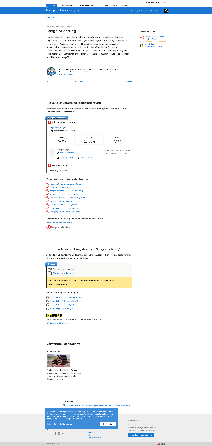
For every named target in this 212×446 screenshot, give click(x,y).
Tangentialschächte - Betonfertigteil (64, 194)
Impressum (91, 430)
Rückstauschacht (123, 405)
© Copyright (127, 81)
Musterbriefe (67, 5)
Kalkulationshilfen (85, 5)
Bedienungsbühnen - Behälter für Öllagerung (67, 198)
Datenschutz (92, 432)
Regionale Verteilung (67, 157)
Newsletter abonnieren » (141, 435)
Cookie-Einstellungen (95, 438)
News (115, 5)
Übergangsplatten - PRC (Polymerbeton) (66, 211)
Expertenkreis (51, 430)
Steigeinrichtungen (57, 127)
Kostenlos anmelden (153, 2)
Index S (56, 17)
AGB (89, 435)
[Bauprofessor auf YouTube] (63, 433)
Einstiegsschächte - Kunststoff (62, 201)
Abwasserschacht (70, 405)
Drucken (80, 81)
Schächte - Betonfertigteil (60, 187)
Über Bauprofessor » (66, 74)
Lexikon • (49, 17)
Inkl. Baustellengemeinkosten (118, 150)
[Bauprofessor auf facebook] (55, 433)
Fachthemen (103, 5)
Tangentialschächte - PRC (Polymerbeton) (66, 191)
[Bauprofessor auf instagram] (59, 433)
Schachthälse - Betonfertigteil (62, 305)
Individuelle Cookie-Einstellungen (60, 424)
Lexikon (52, 5)
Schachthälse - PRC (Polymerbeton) (64, 208)
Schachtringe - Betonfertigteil (61, 308)
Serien (124, 5)
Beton (81, 405)
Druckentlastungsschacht (97, 405)
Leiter (111, 405)
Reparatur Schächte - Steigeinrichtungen (66, 184)
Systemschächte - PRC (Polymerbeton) (65, 205)
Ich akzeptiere (107, 424)
